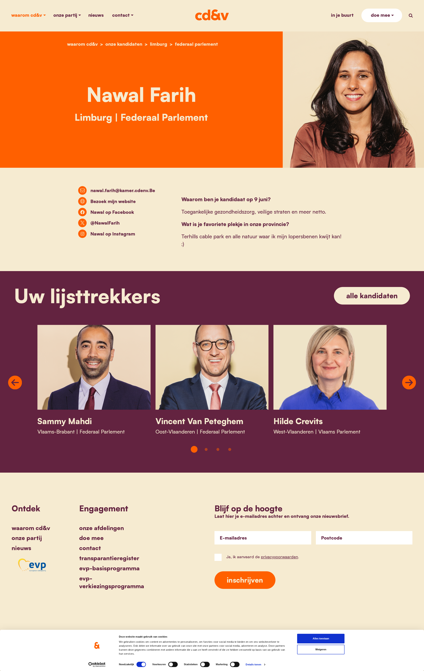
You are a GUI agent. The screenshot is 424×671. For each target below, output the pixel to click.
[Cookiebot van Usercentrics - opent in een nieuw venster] (96, 664)
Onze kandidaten (123, 44)
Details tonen (253, 664)
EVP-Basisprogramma (109, 568)
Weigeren (320, 649)
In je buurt (342, 15)
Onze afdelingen (101, 527)
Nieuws (96, 15)
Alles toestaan (321, 638)
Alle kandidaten (372, 295)
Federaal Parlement (196, 44)
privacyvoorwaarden (279, 556)
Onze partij (65, 15)
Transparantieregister (109, 558)
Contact (121, 15)
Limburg (158, 44)
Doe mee (380, 15)
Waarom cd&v (26, 15)
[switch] (173, 664)
